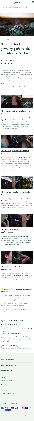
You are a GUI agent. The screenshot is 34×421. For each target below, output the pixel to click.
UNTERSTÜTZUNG (8, 365)
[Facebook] (2, 63)
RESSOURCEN (6, 371)
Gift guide (4, 345)
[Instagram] (7, 384)
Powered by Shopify (22, 415)
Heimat (2, 7)
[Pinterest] (9, 63)
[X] (5, 63)
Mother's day (13, 345)
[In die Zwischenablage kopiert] (12, 63)
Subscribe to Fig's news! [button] (7, 393)
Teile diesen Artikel (7, 60)
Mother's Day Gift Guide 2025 (9, 348)
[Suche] (29, 2)
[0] (32, 2)
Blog (7, 7)
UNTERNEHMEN (7, 359)
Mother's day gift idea (24, 348)
